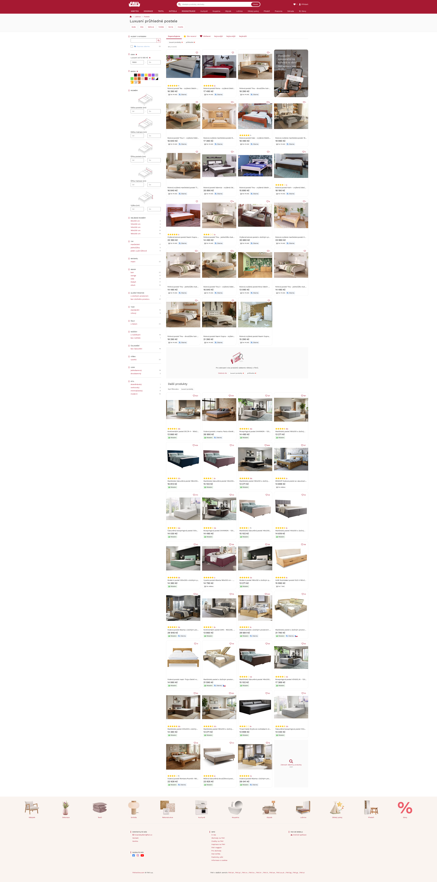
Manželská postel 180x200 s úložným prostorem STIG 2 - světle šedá (303, 431)
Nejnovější (218, 36)
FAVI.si (302, 872)
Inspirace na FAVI (218, 844)
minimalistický (137, 391)
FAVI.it (265, 872)
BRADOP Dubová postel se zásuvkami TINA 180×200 (296, 481)
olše (132, 279)
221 (269, 396)
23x (287, 726)
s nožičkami (135, 335)
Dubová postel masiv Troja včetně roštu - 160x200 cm (189, 679)
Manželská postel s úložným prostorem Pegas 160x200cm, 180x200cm (231, 679)
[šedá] (156, 75)
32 (233, 445)
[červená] (139, 75)
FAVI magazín (216, 847)
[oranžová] (135, 78)
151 (197, 693)
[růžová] (149, 75)
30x (179, 726)
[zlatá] (132, 82)
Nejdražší (243, 36)
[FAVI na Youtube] (142, 855)
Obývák (269, 817)
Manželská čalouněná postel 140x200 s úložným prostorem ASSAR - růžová (233, 481)
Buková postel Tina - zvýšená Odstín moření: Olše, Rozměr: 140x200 (266, 188)
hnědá (161, 27)
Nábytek (32, 817)
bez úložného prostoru (140, 299)
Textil (100, 817)
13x (251, 676)
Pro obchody (216, 851)
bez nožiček (136, 338)
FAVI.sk (231, 872)
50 (305, 495)
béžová (151, 27)
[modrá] (142, 75)
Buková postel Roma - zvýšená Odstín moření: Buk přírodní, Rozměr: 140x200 (234, 88)
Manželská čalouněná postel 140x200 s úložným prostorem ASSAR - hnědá (269, 679)
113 (305, 693)
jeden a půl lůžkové (139, 251)
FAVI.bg (289, 872)
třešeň (133, 282)
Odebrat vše (222, 373)
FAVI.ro (245, 872)
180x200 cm (135, 234)
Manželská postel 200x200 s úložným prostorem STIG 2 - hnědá (194, 729)
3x (286, 478)
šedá (134, 27)
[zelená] (132, 78)
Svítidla (134, 817)
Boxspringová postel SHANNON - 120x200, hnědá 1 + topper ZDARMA (231, 531)
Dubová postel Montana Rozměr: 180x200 (184, 779)
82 (197, 544)
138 (269, 544)
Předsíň (371, 817)
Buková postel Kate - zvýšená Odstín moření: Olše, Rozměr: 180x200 (267, 138)
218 (305, 544)
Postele (147, 17)
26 (269, 495)
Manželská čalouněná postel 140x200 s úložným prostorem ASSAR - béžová (270, 531)
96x (287, 429)
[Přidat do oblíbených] (197, 52)
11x (251, 776)
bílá (141, 27)
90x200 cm (135, 221)
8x (286, 528)
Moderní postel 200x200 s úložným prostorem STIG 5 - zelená (193, 580)
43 (233, 743)
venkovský (135, 388)
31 (197, 644)
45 (233, 495)
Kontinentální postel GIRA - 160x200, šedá (220, 630)
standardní (135, 310)
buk (132, 272)
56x (251, 478)
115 (233, 594)
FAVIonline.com (138, 872)
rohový (133, 313)
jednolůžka (135, 248)
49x (179, 429)
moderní (134, 394)
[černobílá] (156, 78)
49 (233, 644)
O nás (213, 835)
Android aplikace (299, 835)
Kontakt (135, 838)
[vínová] (146, 78)
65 (305, 644)
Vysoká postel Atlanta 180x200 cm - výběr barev (222, 580)
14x (287, 676)
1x (286, 185)
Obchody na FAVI (218, 838)
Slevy (405, 817)
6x (250, 627)
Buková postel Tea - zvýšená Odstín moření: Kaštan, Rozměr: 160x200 (196, 88)
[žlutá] (146, 75)
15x (251, 577)
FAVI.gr (296, 872)
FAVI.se (272, 872)
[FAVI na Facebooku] (133, 855)
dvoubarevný (136, 374)
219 (233, 544)
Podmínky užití (217, 857)
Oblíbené (207, 36)
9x (214, 478)
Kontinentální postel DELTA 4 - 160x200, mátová (187, 431)
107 (305, 445)
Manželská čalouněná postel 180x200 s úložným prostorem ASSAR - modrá (198, 481)
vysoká (133, 360)
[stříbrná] (135, 82)
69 (269, 644)
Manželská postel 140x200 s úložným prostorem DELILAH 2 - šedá (302, 531)
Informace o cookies (219, 860)
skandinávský (136, 384)
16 (269, 743)
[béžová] (142, 78)
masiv (133, 262)
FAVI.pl (238, 872)
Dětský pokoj (337, 817)
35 (197, 743)
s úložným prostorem (139, 296)
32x (179, 528)
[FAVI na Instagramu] (138, 855)
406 (196, 445)
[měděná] (139, 82)
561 (305, 396)
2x (214, 85)
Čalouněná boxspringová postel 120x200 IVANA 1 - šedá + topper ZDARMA (305, 729)
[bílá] (132, 75)
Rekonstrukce (167, 817)
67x (215, 726)
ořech (133, 285)
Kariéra (135, 841)
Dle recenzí (191, 36)
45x (251, 429)
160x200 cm (135, 230)
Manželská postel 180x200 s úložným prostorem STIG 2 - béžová (229, 729)
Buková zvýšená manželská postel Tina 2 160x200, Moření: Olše (193, 188)
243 (268, 594)
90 (269, 693)
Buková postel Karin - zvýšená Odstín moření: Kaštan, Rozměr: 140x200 (304, 188)
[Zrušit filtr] (149, 57)
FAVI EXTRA (215, 854)
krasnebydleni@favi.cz (143, 835)
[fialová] (153, 75)
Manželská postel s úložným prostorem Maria (293, 630)
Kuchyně (201, 817)
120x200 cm (135, 224)
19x (215, 528)
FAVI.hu (252, 872)
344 (232, 396)
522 (232, 693)
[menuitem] (134, 11)
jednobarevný (136, 370)
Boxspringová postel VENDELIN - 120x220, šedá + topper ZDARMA (302, 679)
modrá (180, 27)
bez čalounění (136, 349)
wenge (133, 276)
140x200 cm (135, 227)
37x (179, 478)
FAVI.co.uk (280, 872)
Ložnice (138, 17)
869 (268, 445)
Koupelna (235, 817)
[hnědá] (139, 78)
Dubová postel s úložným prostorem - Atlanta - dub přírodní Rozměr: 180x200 (270, 630)
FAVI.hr (259, 872)
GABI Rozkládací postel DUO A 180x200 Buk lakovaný (296, 580)
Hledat (255, 4)
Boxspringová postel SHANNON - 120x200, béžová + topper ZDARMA (267, 431)
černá (170, 27)
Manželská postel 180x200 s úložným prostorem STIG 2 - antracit (265, 481)
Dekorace (66, 817)
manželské (135, 244)
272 (196, 495)
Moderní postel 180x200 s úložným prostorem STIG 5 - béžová (264, 580)
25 (305, 594)
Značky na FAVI (217, 841)
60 (197, 594)
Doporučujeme (174, 36)
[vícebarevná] (153, 78)
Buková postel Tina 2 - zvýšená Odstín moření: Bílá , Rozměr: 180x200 (196, 138)
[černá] (135, 75)
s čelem (134, 324)
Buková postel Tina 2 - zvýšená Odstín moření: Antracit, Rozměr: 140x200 (232, 287)
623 (196, 396)
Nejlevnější (230, 36)
